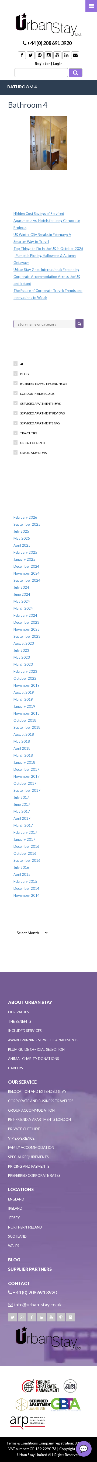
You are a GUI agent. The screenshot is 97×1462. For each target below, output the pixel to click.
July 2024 (21, 587)
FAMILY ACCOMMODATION (31, 1147)
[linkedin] (41, 1317)
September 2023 (26, 636)
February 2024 (25, 615)
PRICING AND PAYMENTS (28, 1166)
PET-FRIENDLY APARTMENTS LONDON (39, 1119)
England (16, 1199)
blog (24, 374)
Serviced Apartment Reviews (42, 413)
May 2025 (21, 538)
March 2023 (23, 664)
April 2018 (21, 748)
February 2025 (25, 552)
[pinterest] (61, 1317)
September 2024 (26, 580)
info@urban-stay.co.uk (38, 1304)
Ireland (15, 1208)
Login (58, 63)
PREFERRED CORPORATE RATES (34, 1175)
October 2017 (24, 783)
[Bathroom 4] (48, 143)
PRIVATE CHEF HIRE (24, 1129)
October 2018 (24, 720)
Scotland (17, 1236)
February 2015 (25, 881)
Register (42, 63)
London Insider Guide (37, 393)
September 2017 (26, 790)
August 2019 (23, 692)
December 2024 (26, 566)
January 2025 (24, 559)
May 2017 (21, 811)
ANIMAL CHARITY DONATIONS (33, 1058)
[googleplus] (22, 1317)
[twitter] (12, 1317)
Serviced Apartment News (40, 403)
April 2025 (21, 545)
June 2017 (21, 804)
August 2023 (23, 643)
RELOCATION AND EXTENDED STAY (37, 1091)
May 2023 (21, 657)
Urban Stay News (33, 453)
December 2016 (26, 846)
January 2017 (24, 839)
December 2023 (26, 622)
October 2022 (24, 678)
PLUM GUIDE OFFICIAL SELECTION (36, 1049)
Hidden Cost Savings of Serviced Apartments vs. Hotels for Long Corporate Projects (46, 220)
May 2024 (21, 601)
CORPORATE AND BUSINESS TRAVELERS (41, 1101)
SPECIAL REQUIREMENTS (28, 1157)
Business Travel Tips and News (43, 383)
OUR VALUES (18, 1012)
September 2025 (26, 524)
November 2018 (26, 713)
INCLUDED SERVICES (25, 1030)
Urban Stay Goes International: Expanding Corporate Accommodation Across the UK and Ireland (46, 276)
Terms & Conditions (22, 1443)
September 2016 (26, 860)
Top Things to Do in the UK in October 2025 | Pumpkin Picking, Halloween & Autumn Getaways (48, 255)
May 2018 (21, 741)
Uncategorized (32, 443)
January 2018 (24, 762)
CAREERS (15, 1068)
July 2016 (21, 867)
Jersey (14, 1218)
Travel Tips (28, 433)
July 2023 (21, 650)
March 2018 (23, 755)
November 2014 (26, 895)
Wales (13, 1246)
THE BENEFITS (19, 1021)
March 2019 (23, 699)
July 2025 (21, 531)
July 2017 (21, 797)
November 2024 (26, 573)
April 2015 (21, 874)
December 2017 (26, 769)
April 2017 (21, 818)
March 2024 (23, 608)
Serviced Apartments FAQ (40, 423)
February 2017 (25, 832)
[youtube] (51, 1317)
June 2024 (21, 594)
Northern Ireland (25, 1227)
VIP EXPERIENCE (21, 1138)
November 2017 (26, 776)
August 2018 (23, 734)
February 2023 (25, 671)
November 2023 (26, 629)
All (22, 364)
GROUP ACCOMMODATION (31, 1110)
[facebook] (31, 1317)
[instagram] (70, 1317)
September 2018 (26, 727)
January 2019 (24, 706)
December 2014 (26, 888)
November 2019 (26, 685)
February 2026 (25, 517)
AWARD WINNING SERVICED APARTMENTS (43, 1040)
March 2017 (23, 825)
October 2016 (24, 853)
